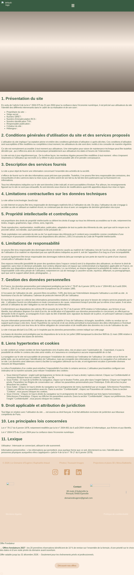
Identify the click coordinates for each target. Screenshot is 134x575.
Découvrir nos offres (67, 566)
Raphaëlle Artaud (42, 463)
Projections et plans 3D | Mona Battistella (112, 463)
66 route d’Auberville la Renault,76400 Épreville (77, 492)
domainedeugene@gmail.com (79, 498)
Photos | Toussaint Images (71, 463)
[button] (73, 6)
